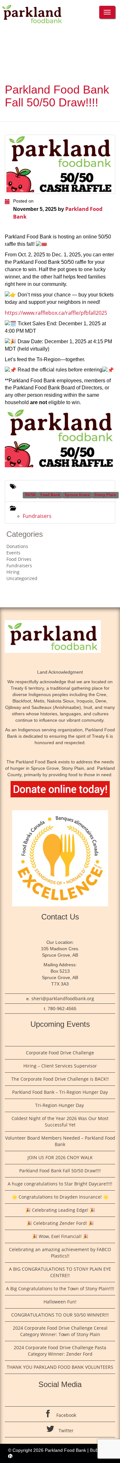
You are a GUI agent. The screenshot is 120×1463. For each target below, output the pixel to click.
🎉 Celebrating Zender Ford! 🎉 (60, 1223)
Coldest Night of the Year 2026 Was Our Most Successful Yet (60, 1121)
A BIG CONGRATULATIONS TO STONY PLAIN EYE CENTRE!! (60, 1272)
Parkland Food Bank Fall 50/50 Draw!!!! (60, 1171)
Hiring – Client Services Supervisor (60, 1066)
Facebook (65, 1415)
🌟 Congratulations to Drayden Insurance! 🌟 (60, 1197)
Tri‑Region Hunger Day (60, 1105)
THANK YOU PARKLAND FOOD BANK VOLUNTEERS (60, 1367)
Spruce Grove (77, 494)
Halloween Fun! (60, 1302)
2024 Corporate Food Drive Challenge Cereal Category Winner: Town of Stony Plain (60, 1331)
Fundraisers (37, 516)
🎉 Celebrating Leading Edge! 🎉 (60, 1210)
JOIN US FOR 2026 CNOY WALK (60, 1157)
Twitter (65, 1430)
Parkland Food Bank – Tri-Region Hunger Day (60, 1092)
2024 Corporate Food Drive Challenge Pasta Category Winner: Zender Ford (60, 1350)
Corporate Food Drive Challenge (60, 1053)
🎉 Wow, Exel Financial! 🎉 (60, 1236)
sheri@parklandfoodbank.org (62, 998)
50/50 (30, 494)
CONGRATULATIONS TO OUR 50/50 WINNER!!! (60, 1315)
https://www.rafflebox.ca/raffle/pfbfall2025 (56, 312)
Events (13, 553)
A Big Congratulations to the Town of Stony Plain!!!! (60, 1288)
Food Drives (18, 559)
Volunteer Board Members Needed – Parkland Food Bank (60, 1141)
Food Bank (50, 494)
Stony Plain (105, 494)
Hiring (13, 572)
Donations (17, 546)
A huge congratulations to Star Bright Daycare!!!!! (60, 1184)
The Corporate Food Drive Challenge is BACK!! (60, 1079)
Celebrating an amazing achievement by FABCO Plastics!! (60, 1252)
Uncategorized (21, 578)
